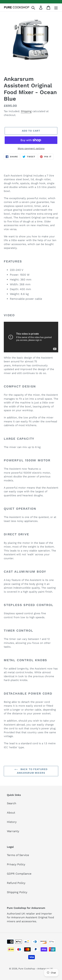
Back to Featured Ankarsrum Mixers (32, 771)
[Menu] (56, 7)
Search (11, 803)
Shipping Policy (17, 892)
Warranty (13, 831)
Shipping (26, 111)
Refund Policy (16, 883)
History (12, 822)
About (11, 812)
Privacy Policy (16, 864)
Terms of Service (18, 855)
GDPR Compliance (19, 873)
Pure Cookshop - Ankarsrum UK (35, 968)
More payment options (31, 148)
